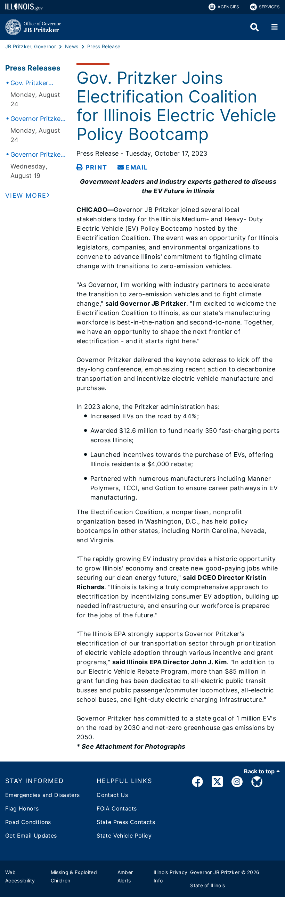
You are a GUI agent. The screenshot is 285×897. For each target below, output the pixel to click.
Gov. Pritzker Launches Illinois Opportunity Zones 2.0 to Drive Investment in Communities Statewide (37, 83)
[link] (197, 783)
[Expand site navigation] (274, 27)
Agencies (228, 6)
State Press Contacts (126, 821)
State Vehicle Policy (124, 835)
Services (269, 6)
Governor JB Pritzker (214, 872)
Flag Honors (22, 808)
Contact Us (112, 794)
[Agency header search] (254, 27)
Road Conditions (28, 821)
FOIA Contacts (117, 808)
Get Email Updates (31, 835)
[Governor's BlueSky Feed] (256, 783)
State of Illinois (207, 885)
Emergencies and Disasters (42, 794)
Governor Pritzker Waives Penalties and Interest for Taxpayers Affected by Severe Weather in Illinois (37, 155)
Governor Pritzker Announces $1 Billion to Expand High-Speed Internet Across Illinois (36, 119)
